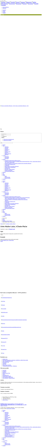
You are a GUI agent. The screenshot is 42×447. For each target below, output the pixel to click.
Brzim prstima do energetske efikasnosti (12, 166)
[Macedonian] (4, 3)
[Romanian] (18, 3)
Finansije (6, 150)
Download (6, 158)
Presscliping (7, 157)
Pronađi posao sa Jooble (7, 376)
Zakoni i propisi (7, 151)
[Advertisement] (20, 108)
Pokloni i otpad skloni (8, 170)
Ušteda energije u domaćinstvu (10, 167)
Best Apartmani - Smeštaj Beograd (9, 378)
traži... (1, 142)
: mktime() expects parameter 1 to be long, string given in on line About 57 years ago (13, 404)
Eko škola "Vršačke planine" (10, 169)
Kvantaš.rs (4, 371)
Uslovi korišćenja (6, 7)
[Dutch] (8, 2)
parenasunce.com (6, 375)
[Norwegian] (11, 3)
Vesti (3, 145)
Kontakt (4, 179)
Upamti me (4, 136)
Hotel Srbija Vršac (6, 362)
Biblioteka (6, 154)
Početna (4, 144)
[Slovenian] (30, 3)
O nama (4, 155)
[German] (22, 2)
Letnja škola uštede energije (9, 171)
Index (6, 176)
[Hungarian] (28, 2)
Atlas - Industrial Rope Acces (8, 361)
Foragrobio (4, 363)
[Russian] (24, 3)
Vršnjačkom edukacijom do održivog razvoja (12, 160)
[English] (12, 2)
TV (3, 173)
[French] (17, 2)
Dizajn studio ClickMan (11, 408)
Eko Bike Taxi (7, 168)
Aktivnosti (6, 147)
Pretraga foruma (7, 178)
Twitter (4, 10)
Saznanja (6, 148)
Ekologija (6, 152)
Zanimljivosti (7, 149)
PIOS (4, 174)
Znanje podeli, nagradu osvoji (10, 164)
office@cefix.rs (5, 399)
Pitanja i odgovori (8, 153)
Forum (4, 175)
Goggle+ (4, 11)
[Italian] (34, 2)
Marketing (4, 8)
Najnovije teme (7, 177)
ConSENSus (7, 165)
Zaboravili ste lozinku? (7, 140)
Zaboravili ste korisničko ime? (9, 139)
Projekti (4, 159)
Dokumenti (7, 156)
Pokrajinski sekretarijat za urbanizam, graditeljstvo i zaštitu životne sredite (15, 360)
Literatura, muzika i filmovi (10, 223)
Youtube (4, 12)
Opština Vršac (5, 359)
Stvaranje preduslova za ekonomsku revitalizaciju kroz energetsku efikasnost (18, 163)
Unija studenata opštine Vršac (8, 377)
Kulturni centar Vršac (6, 373)
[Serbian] (2, 2)
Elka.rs (4, 374)
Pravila (6, 440)
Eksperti (4, 172)
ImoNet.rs (4, 372)
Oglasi (1, 223)
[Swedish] (3, 5)
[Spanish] (35, 3)
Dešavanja (6, 146)
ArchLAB (4, 370)
